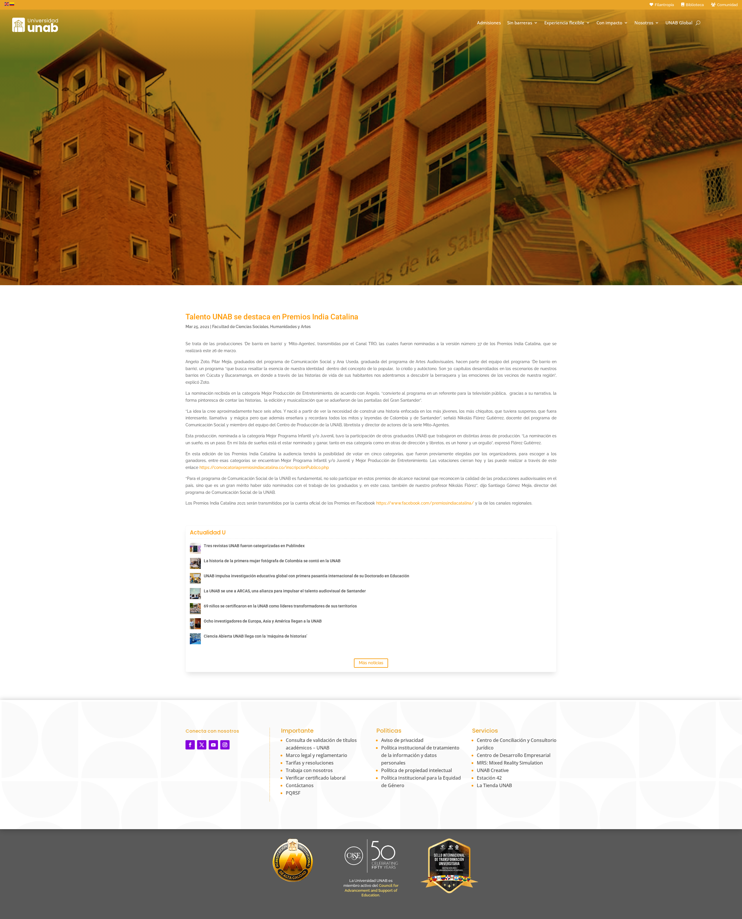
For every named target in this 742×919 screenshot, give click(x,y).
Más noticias (371, 662)
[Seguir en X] (201, 744)
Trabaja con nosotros (309, 770)
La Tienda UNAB (494, 785)
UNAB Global (678, 23)
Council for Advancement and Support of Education (372, 890)
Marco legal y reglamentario (316, 755)
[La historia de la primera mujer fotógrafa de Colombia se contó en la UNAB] (195, 563)
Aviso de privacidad (402, 740)
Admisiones (489, 23)
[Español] (12, 3)
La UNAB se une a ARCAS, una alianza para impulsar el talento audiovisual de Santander (285, 591)
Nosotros (643, 23)
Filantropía (664, 5)
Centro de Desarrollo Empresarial (513, 755)
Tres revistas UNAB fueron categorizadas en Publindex (254, 545)
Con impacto (609, 23)
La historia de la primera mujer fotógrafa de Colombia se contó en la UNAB (272, 560)
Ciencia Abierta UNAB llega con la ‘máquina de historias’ (255, 636)
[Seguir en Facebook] (190, 744)
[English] (7, 3)
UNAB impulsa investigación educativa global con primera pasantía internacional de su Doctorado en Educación (306, 576)
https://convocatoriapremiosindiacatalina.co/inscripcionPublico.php (264, 467)
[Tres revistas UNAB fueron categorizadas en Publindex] (195, 548)
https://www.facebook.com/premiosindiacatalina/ (425, 503)
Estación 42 (489, 778)
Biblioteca (695, 5)
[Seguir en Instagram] (225, 744)
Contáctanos (300, 785)
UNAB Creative (493, 770)
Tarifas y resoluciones (310, 763)
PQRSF (293, 793)
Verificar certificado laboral (315, 778)
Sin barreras (519, 23)
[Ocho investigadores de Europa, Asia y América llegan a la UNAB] (195, 623)
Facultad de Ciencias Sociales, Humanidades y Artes (261, 326)
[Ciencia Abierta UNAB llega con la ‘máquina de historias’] (195, 638)
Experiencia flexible (564, 23)
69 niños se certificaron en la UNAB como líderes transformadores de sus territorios (280, 606)
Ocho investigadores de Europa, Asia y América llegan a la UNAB (263, 621)
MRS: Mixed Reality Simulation (510, 763)
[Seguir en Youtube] (213, 744)
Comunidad (727, 5)
